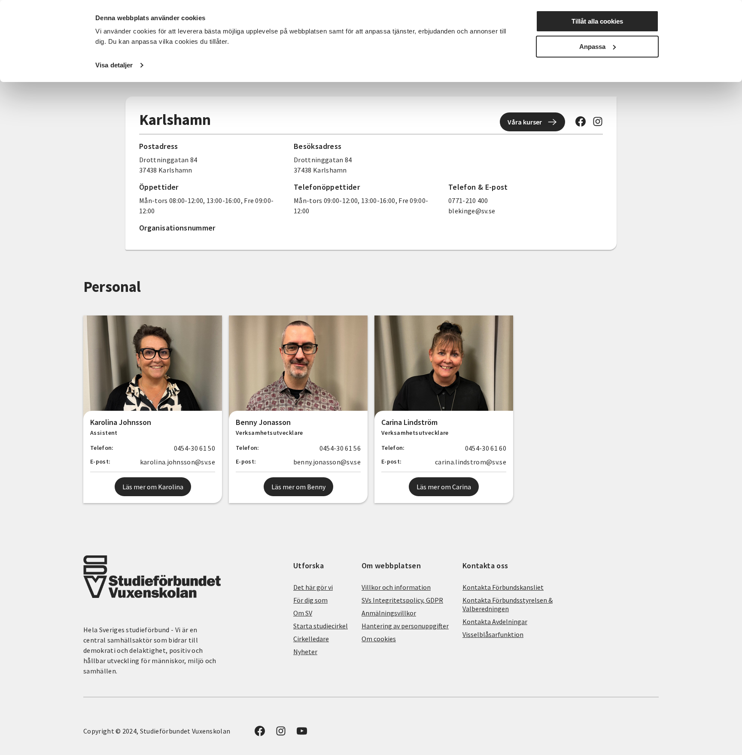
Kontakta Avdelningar (494, 621)
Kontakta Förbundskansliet (503, 587)
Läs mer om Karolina (152, 486)
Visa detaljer (114, 65)
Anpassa (592, 46)
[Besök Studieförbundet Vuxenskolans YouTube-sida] (302, 733)
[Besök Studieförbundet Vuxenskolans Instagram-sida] (598, 124)
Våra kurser (525, 122)
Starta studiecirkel (320, 626)
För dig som (310, 600)
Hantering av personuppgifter (405, 626)
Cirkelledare (311, 638)
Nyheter (305, 651)
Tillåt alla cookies (597, 21)
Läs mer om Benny (298, 486)
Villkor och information (396, 587)
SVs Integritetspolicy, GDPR (402, 600)
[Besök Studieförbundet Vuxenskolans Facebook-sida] (580, 124)
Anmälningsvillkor (389, 613)
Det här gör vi (313, 587)
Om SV (302, 613)
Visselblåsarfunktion (492, 634)
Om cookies (379, 638)
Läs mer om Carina (444, 486)
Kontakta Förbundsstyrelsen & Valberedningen (507, 604)
